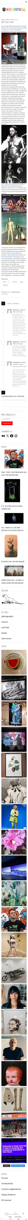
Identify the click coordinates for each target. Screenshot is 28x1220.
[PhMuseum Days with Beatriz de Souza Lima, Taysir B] (14, 1022)
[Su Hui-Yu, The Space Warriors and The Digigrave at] (14, 1150)
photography (7, 616)
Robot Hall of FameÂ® (19, 28)
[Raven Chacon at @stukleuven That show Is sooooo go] (14, 867)
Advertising (18, 1216)
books (4, 633)
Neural (4, 1178)
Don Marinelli (14, 255)
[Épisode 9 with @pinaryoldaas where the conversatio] (14, 816)
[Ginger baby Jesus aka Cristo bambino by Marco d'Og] (14, 1073)
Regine (3, 19)
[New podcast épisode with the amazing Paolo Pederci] (14, 919)
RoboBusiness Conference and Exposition (13, 31)
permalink (4, 294)
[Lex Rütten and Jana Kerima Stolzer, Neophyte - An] (14, 713)
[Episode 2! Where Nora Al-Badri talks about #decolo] (14, 996)
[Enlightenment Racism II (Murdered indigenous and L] (14, 765)
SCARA (16, 90)
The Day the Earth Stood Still (14, 184)
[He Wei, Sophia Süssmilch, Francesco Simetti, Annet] (14, 790)
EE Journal (6, 1200)
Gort (2, 184)
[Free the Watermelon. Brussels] (14, 1124)
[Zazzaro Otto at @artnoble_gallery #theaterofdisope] (14, 970)
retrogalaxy (14, 275)
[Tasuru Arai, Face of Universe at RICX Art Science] (14, 842)
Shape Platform (8, 1195)
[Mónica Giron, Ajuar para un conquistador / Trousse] (14, 1099)
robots (16, 19)
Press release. (16, 273)
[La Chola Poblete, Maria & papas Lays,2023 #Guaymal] (14, 945)
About (10, 1216)
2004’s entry (5, 271)
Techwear (16, 310)
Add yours (16, 303)
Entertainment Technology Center (14, 256)
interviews (6, 638)
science (4, 622)
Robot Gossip (7, 273)
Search (25, 1)
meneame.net (17, 362)
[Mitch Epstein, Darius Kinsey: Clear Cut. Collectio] (14, 687)
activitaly (21, 275)
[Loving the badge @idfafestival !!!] (14, 662)
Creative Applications (11, 1189)
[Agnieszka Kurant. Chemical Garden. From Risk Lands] (14, 893)
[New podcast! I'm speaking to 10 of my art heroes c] (14, 1047)
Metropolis (20, 109)
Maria (3, 109)
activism (5, 627)
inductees (7, 87)
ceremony (12, 30)
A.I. (20, 89)
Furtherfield (7, 1184)
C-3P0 (21, 122)
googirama (16, 342)
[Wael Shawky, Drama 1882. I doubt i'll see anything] (14, 739)
